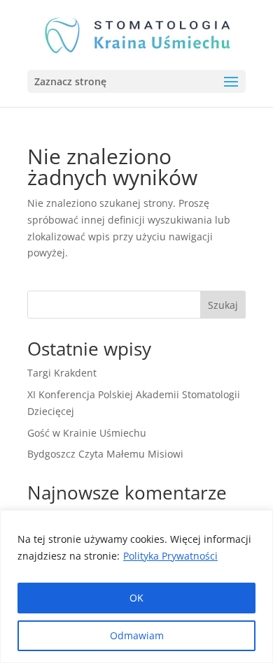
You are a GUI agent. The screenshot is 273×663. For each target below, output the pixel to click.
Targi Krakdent (62, 372)
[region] (136, 586)
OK (137, 597)
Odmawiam (137, 635)
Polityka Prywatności (170, 555)
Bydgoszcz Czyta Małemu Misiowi (105, 453)
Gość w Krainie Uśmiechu (86, 432)
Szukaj (223, 305)
